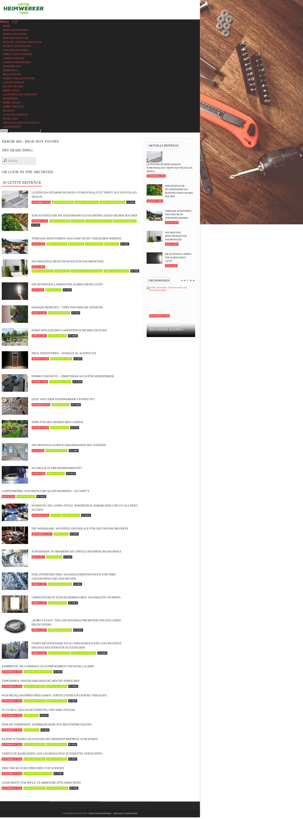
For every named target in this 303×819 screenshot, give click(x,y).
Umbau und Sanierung (112, 202)
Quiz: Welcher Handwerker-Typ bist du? (63, 399)
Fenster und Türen (61, 359)
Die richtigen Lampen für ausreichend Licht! (67, 284)
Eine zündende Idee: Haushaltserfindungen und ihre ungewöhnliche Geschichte (74, 576)
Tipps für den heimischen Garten (57, 422)
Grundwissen (62, 271)
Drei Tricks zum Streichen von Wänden (33, 768)
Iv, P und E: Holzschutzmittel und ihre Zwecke (38, 710)
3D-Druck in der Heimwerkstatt (57, 468)
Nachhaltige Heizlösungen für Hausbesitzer (67, 261)
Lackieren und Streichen (37, 672)
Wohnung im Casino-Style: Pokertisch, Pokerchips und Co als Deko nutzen (85, 507)
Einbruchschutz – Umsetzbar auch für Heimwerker (73, 376)
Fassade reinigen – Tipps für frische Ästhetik (67, 307)
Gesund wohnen (57, 603)
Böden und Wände (59, 221)
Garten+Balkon (94, 244)
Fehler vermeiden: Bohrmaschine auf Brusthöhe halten (47, 724)
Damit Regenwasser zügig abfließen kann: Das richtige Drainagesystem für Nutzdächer (76, 645)
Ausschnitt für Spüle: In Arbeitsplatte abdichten (41, 782)
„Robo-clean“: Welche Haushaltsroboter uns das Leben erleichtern (76, 622)
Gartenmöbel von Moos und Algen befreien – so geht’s (45, 491)
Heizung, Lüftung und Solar (87, 271)
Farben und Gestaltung (98, 221)
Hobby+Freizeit (60, 405)
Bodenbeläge (76, 244)
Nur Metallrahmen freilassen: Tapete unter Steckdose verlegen (54, 695)
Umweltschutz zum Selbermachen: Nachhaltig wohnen (76, 597)
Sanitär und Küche (56, 451)
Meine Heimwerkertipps (100, 813)
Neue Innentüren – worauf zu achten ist (64, 353)
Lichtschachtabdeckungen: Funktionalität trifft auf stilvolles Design (84, 194)
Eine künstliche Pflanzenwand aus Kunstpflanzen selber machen (84, 215)
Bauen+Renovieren (63, 202)
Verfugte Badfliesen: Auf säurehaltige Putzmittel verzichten (52, 753)
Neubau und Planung (86, 202)
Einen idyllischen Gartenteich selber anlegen (69, 330)
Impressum (118, 813)
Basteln (55, 515)
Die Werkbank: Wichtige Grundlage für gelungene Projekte (80, 528)
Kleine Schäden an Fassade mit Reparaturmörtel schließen (49, 739)
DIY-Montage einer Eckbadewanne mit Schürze (69, 445)
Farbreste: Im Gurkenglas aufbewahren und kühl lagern (48, 666)
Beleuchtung (53, 290)
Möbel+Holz (111, 244)
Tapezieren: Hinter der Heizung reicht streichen (40, 680)
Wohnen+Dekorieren (125, 221)
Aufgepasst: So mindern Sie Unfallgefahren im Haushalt (77, 551)
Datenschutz (131, 813)
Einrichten (77, 221)
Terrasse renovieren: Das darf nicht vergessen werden (76, 238)
